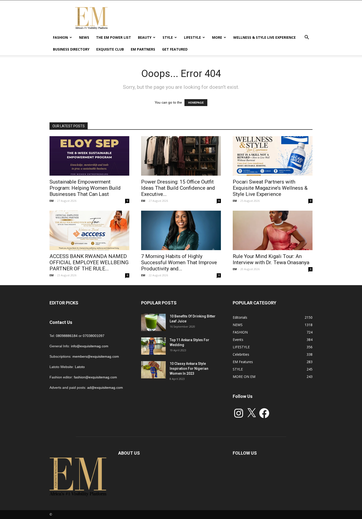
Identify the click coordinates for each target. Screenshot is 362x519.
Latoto (80, 367)
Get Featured (175, 49)
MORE (217, 37)
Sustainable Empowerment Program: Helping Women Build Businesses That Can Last (85, 188)
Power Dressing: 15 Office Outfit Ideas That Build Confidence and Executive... (178, 188)
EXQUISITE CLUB (110, 49)
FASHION (60, 37)
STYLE (168, 37)
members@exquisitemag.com (95, 356)
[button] (307, 38)
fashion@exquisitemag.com (95, 377)
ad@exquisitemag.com (105, 387)
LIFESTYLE (192, 37)
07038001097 (93, 336)
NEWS (84, 37)
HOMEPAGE (196, 102)
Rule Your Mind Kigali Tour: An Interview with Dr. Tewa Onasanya (271, 259)
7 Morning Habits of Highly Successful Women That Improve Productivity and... (179, 262)
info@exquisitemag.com (89, 346)
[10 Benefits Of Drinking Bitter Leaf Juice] (153, 322)
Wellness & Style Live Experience (264, 37)
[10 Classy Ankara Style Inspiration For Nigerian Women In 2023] (153, 369)
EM (51, 201)
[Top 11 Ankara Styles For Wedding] (153, 346)
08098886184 (67, 336)
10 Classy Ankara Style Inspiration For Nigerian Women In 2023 (189, 368)
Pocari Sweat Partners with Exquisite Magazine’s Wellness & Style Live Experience (270, 188)
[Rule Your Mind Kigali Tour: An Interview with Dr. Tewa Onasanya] (273, 230)
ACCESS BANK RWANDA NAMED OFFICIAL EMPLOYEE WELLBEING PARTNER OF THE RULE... (89, 262)
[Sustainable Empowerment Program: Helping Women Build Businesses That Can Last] (89, 156)
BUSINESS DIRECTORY (71, 49)
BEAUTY (144, 37)
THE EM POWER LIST (113, 37)
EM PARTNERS (143, 49)
